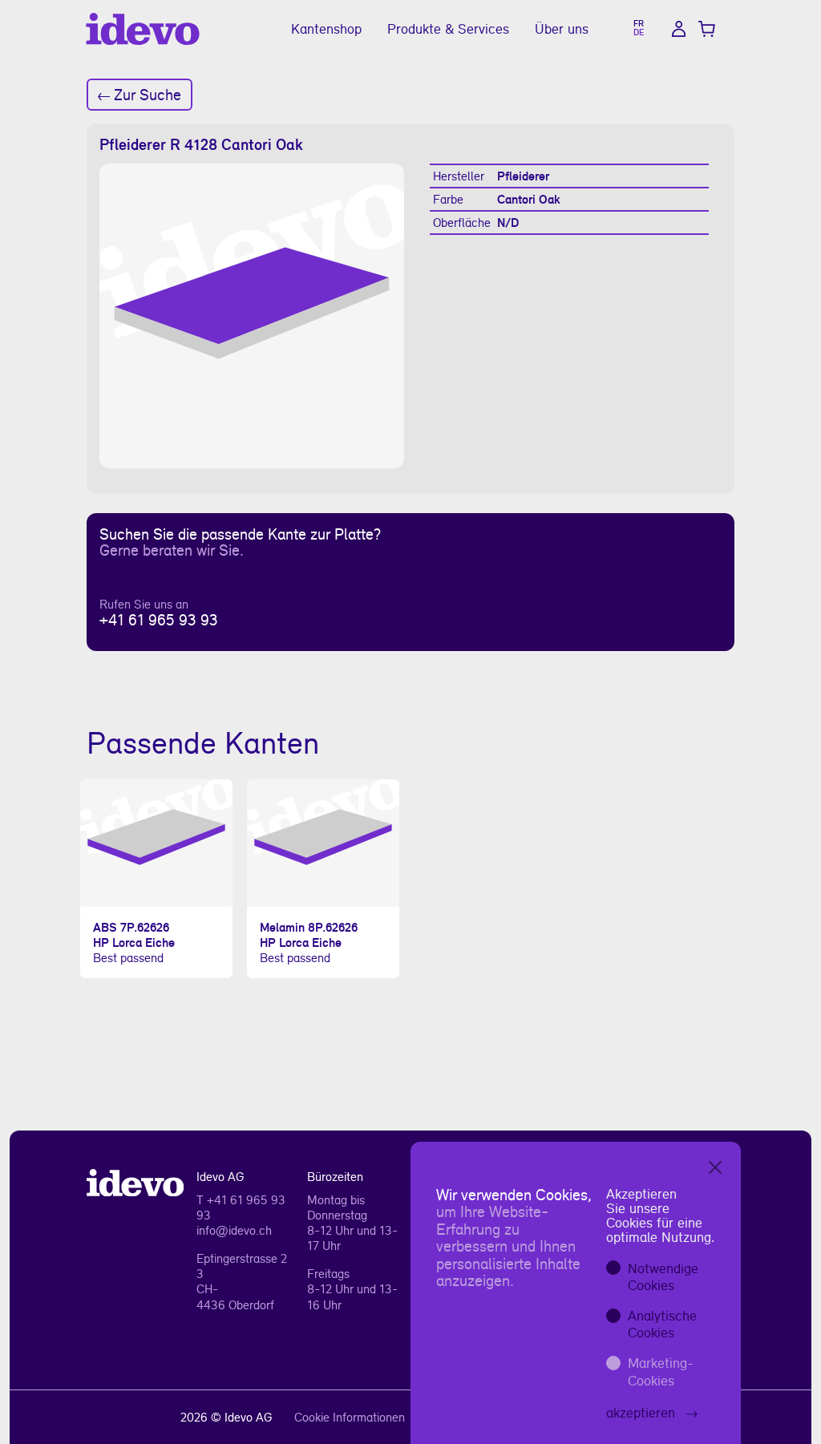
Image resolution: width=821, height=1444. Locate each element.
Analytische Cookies (662, 1324)
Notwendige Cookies (663, 1277)
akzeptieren (640, 1412)
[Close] (715, 1167)
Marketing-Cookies (661, 1371)
